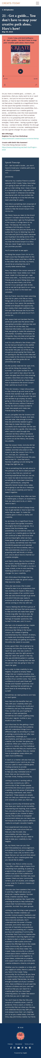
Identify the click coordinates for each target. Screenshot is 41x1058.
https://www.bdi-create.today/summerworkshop (20, 138)
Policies (10, 1044)
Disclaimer (18, 1044)
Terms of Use (29, 1044)
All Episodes (9, 10)
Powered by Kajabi (20, 1053)
